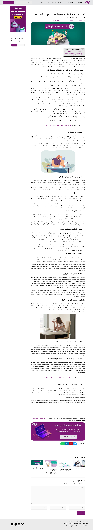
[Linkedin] (12, 524)
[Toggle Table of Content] (81, 49)
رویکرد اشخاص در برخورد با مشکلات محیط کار (73, 51)
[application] (69, 3)
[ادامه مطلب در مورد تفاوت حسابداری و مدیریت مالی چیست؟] (37, 463)
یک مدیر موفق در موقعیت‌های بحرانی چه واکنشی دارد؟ (58, 125)
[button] (71, 3)
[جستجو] (17, 2)
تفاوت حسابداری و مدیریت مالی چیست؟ (38, 467)
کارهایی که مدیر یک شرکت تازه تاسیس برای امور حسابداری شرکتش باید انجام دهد (51, 471)
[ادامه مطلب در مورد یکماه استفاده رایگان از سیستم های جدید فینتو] (65, 464)
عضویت (14, 45)
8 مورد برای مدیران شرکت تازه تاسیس (80, 469)
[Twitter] (22, 524)
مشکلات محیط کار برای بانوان (58, 21)
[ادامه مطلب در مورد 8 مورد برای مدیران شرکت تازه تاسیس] (79, 463)
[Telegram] (15, 524)
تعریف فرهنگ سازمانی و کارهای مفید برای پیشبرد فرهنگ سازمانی (57, 378)
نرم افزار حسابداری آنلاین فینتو (40, 418)
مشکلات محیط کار (69, 21)
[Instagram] (19, 524)
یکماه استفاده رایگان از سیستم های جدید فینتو (65, 470)
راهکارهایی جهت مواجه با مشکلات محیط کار (73, 53)
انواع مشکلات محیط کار (79, 21)
